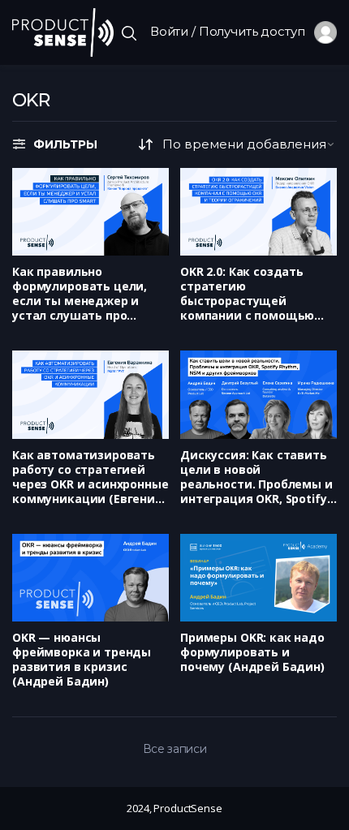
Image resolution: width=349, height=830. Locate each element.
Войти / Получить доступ (232, 31)
